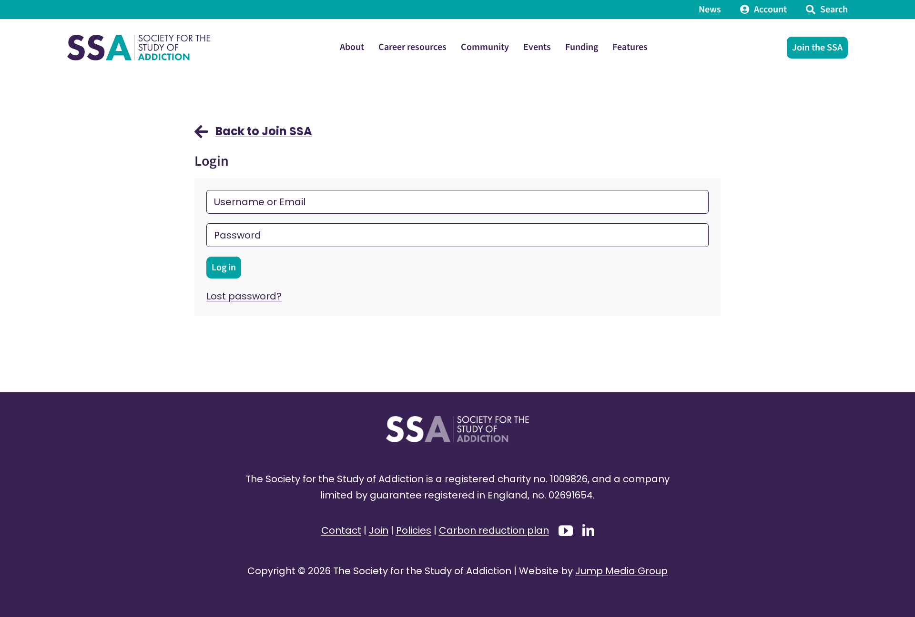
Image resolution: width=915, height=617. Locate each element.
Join (378, 530)
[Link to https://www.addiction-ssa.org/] (201, 136)
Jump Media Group (621, 570)
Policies (413, 530)
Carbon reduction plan (494, 530)
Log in (224, 267)
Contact (341, 530)
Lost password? (244, 296)
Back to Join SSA (263, 131)
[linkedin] (588, 530)
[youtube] (566, 531)
